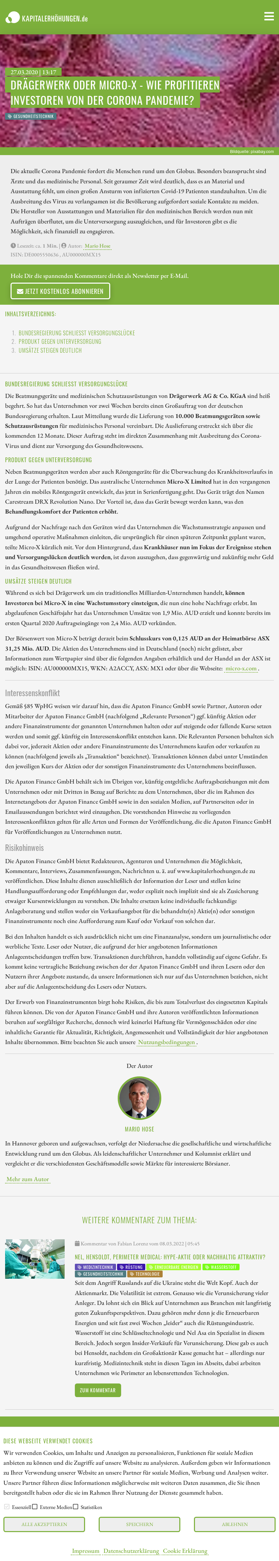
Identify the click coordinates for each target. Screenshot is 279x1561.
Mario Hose (97, 245)
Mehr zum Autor (27, 1179)
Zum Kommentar (98, 1390)
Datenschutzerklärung (131, 1550)
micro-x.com (241, 668)
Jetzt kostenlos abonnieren (63, 291)
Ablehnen (235, 1524)
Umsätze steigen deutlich (50, 350)
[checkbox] (6, 1506)
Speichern (139, 1524)
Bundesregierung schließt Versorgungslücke (77, 333)
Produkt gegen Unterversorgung (60, 341)
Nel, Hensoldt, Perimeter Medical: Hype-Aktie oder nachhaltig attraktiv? (170, 1257)
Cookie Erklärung (185, 1550)
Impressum (85, 1550)
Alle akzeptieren (44, 1524)
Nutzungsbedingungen (166, 1042)
